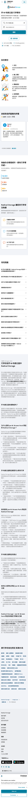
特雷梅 (13, 665)
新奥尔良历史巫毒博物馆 (7, 683)
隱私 (2, 751)
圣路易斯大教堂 (19, 653)
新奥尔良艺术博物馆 (19, 683)
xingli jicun (15, 699)
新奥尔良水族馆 (22, 689)
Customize (13, 795)
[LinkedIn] (9, 767)
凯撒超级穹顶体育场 (21, 665)
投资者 (3, 718)
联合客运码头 (9, 659)
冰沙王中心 (3, 686)
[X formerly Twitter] (3, 766)
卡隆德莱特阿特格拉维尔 (7, 674)
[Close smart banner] (2, 2)
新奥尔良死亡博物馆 (6, 680)
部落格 (3, 742)
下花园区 (16, 659)
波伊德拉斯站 (18, 671)
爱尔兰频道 (14, 662)
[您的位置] (24, 23)
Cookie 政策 (4, 754)
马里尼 (2, 659)
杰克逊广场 (18, 656)
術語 (2, 749)
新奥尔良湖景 (22, 662)
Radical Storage (5, 699)
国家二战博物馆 (9, 653)
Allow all (14, 791)
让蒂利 (2, 662)
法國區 (2, 656)
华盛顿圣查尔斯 (5, 677)
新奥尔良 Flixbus (18, 674)
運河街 (2, 653)
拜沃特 (24, 656)
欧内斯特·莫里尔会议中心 (7, 671)
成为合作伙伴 (4, 720)
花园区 (12, 656)
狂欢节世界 (15, 680)
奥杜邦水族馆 (13, 677)
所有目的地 (4, 739)
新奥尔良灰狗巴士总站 (12, 668)
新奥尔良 (4, 702)
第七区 (21, 659)
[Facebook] (1, 767)
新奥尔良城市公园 (5, 689)
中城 (9, 665)
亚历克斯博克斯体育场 (13, 686)
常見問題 (3, 730)
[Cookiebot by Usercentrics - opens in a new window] (20, 776)
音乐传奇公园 (22, 680)
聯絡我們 (3, 732)
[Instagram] (6, 767)
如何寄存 (3, 728)
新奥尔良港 (14, 689)
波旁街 (7, 656)
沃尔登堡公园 (21, 677)
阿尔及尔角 (3, 665)
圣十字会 (8, 662)
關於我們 (3, 716)
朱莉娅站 (3, 668)
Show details (21, 787)
